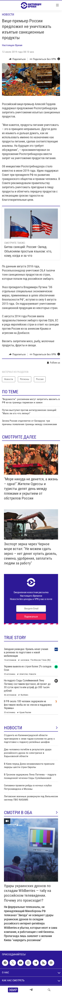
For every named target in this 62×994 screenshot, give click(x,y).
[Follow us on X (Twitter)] (13, 963)
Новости (8, 14)
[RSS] (43, 963)
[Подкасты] (51, 963)
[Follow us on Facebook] (5, 963)
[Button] (17, 59)
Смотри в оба (18, 812)
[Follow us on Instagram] (28, 963)
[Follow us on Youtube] (20, 963)
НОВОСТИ (13, 727)
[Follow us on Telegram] (36, 963)
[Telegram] (31, 990)
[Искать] (49, 990)
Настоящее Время (12, 45)
